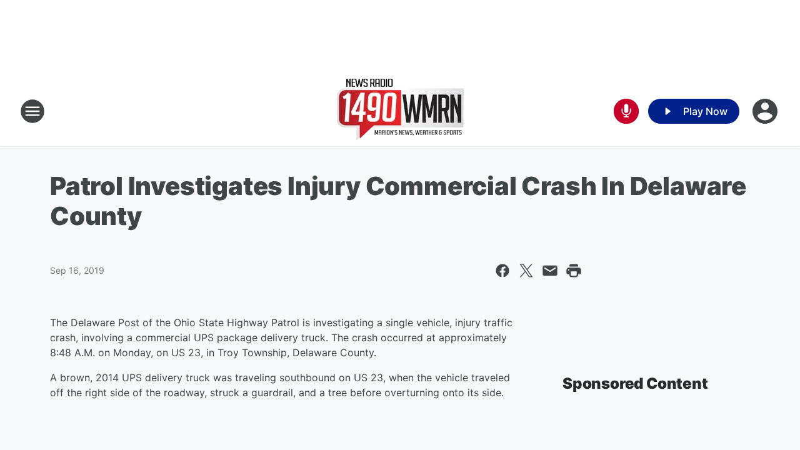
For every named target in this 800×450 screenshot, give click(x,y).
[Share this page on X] (526, 270)
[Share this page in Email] (550, 270)
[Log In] (766, 111)
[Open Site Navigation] (32, 111)
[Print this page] (573, 270)
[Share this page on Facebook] (502, 270)
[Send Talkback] (626, 111)
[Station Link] (400, 111)
